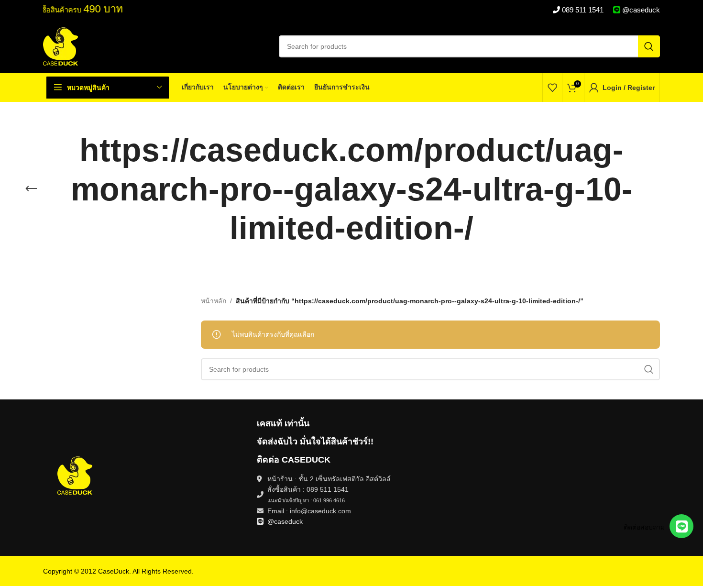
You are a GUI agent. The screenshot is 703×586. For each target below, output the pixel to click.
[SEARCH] (649, 46)
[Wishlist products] (552, 87)
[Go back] (31, 189)
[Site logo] (60, 46)
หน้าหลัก (213, 301)
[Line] (681, 526)
